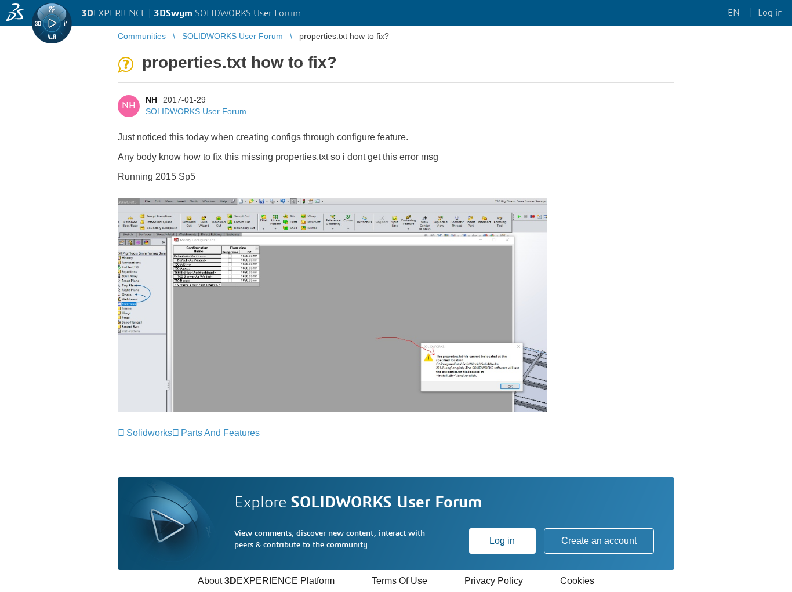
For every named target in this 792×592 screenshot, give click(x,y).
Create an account (599, 541)
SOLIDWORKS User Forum (196, 111)
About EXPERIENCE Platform (266, 581)
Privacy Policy (493, 581)
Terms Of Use (399, 581)
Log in (502, 541)
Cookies (577, 581)
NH (151, 99)
